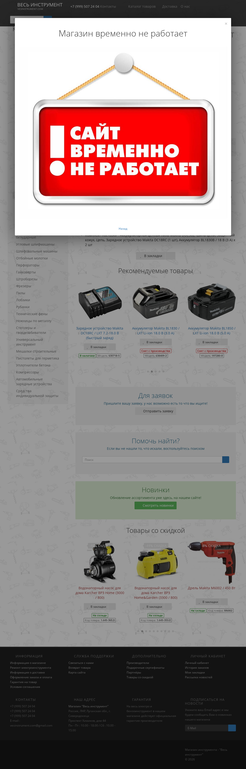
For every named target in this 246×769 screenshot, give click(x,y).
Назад (123, 229)
